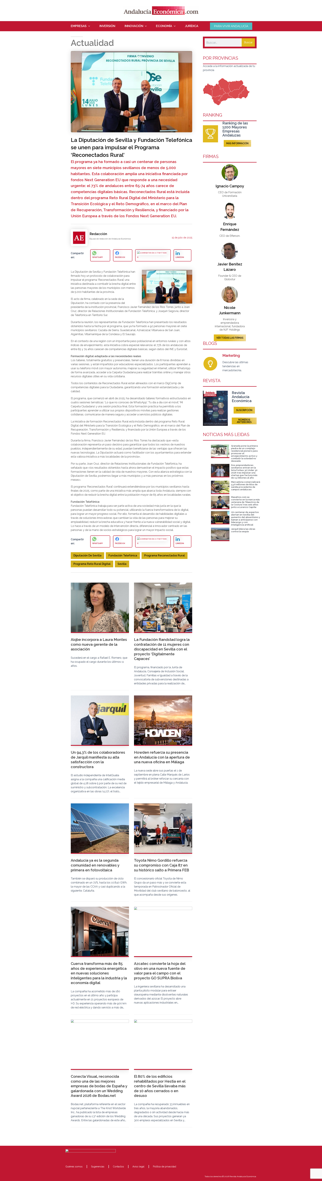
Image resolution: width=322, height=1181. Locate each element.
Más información (237, 143)
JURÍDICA (191, 26)
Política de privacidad (164, 1166)
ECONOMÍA (164, 26)
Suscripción (244, 410)
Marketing (231, 355)
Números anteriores (244, 420)
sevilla (122, 563)
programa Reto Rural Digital (92, 563)
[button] (88, 26)
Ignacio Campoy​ (230, 186)
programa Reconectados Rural (164, 555)
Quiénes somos (74, 1166)
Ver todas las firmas (229, 337)
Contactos (118, 1166)
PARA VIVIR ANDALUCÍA (231, 26)
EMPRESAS (79, 26)
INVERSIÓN (107, 26)
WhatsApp (97, 257)
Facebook (120, 257)
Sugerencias (97, 1166)
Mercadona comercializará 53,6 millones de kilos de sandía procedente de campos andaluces (245, 486)
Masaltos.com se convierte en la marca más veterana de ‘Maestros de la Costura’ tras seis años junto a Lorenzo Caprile (245, 502)
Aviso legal (138, 1166)
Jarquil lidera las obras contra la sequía (243, 530)
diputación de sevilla (87, 555)
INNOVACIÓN (134, 26)
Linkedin (180, 257)
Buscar (248, 42)
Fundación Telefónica (123, 555)
